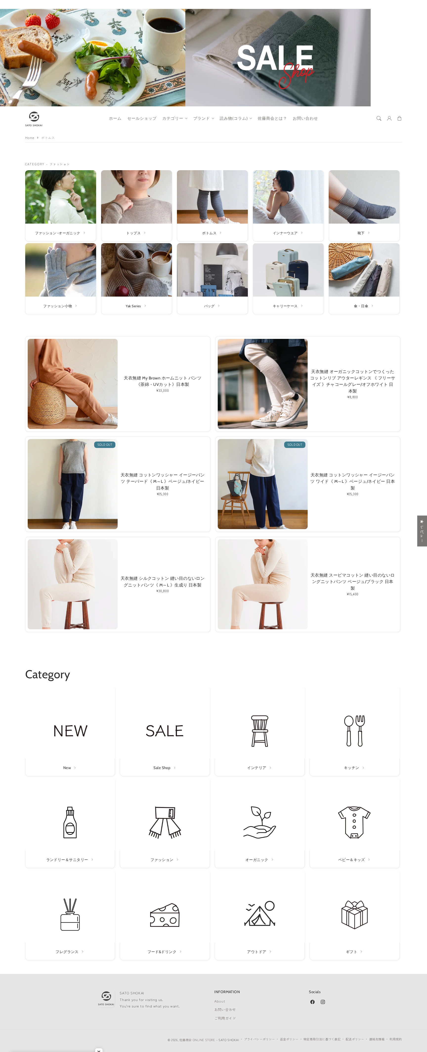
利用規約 (395, 1039)
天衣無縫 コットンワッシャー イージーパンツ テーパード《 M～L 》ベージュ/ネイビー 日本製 (163, 481)
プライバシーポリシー (259, 1039)
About (219, 1001)
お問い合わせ (225, 1009)
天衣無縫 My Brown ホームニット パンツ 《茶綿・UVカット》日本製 (162, 381)
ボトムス (48, 137)
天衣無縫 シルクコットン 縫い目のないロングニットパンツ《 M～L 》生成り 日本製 (163, 581)
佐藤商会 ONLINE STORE (197, 1040)
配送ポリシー (354, 1039)
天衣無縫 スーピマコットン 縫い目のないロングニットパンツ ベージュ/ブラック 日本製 (353, 582)
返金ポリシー (289, 1039)
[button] (379, 118)
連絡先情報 (377, 1039)
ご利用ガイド (225, 1018)
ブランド (201, 118)
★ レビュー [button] (422, 530)
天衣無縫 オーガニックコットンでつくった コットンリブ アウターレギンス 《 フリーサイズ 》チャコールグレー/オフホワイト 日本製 (352, 381)
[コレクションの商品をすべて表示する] (60, 205)
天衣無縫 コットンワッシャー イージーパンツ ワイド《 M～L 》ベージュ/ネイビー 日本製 (352, 481)
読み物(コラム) (234, 118)
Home (29, 137)
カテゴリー (172, 118)
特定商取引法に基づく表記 (322, 1039)
